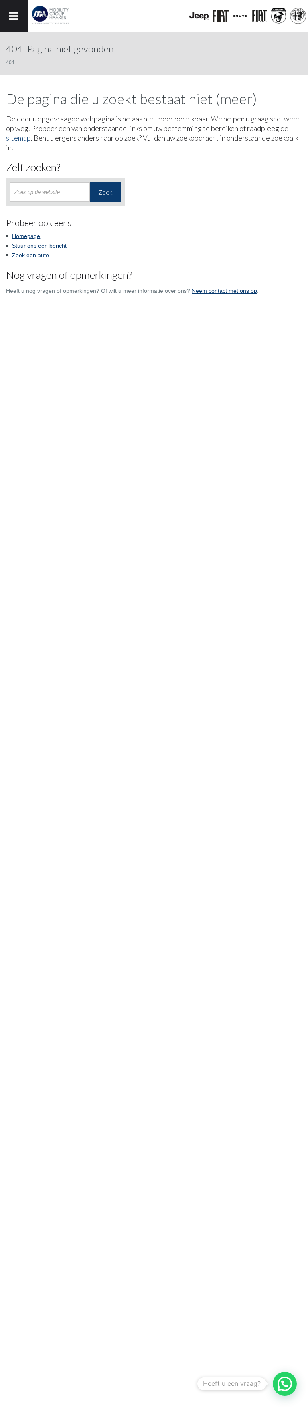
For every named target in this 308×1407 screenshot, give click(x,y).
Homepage (26, 236)
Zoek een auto (30, 255)
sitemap (18, 137)
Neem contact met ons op (224, 291)
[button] (285, 1384)
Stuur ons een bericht (39, 245)
